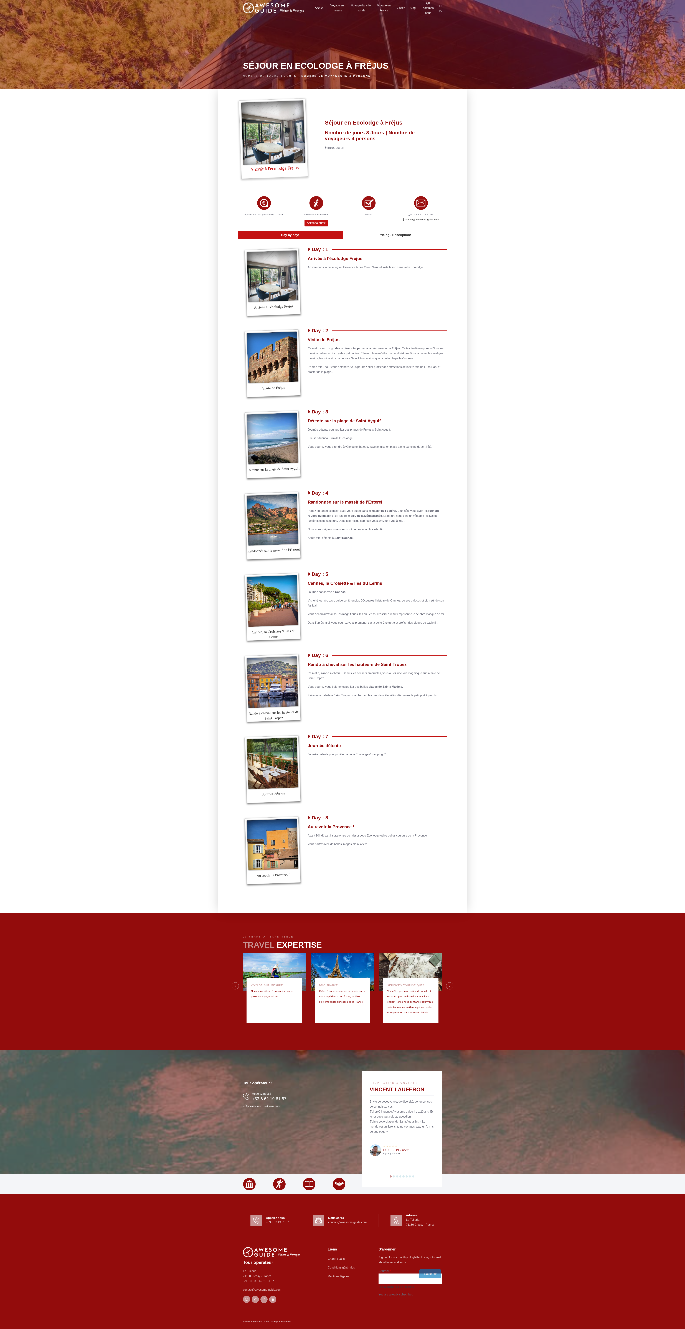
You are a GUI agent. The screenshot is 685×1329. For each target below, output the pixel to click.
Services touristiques (406, 985)
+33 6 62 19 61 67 (269, 1098)
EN (440, 11)
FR (440, 6)
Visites (401, 7)
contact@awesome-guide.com (421, 219)
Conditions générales (341, 1267)
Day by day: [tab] (290, 235)
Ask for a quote (316, 222)
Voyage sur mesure (337, 8)
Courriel (384, 1270)
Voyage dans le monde (361, 8)
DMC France (328, 985)
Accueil (319, 7)
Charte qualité (337, 1258)
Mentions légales (338, 1276)
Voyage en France (384, 8)
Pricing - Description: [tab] (395, 235)
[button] (390, 1176)
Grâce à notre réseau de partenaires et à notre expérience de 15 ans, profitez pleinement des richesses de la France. (342, 996)
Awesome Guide (260, 1321)
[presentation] (235, 985)
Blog (413, 7)
